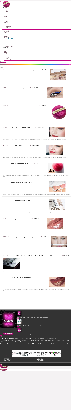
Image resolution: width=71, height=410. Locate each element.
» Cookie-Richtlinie (41, 360)
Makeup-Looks (10, 340)
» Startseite (5, 355)
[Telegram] (0, 1)
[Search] (0, 63)
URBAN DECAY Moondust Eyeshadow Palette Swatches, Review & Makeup (35, 255)
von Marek (8, 41)
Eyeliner (4, 87)
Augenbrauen (6, 236)
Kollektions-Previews (40, 340)
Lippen (7, 12)
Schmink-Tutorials (9, 20)
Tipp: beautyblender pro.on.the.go (19, 163)
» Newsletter (40, 358)
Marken (5, 52)
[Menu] (0, 62)
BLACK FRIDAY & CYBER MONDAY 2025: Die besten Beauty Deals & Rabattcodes (32, 317)
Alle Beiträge (6, 31)
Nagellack (8, 15)
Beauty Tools (8, 59)
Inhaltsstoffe (6, 36)
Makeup (5, 7)
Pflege (5, 33)
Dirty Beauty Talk (9, 38)
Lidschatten (5, 69)
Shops (5, 51)
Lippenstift (5, 145)
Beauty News (8, 26)
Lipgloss (4, 218)
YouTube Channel (33, 338)
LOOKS (5, 16)
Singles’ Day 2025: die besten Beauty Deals (25, 334)
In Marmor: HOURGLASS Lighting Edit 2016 (20, 182)
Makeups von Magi (9, 17)
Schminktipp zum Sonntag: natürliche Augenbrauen (24, 237)
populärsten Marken (60, 343)
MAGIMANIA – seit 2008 (8, 43)
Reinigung (6, 32)
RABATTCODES (3, 62)
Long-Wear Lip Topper (18, 219)
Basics (7, 21)
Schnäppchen (8, 56)
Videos (5, 42)
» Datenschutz (40, 359)
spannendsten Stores (51, 343)
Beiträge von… (7, 37)
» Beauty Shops (6, 361)
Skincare (6, 30)
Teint (7, 10)
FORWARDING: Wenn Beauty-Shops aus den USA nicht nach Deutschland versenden (33, 325)
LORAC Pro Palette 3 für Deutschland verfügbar (23, 70)
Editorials (8, 27)
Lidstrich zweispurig (18, 88)
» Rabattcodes (6, 358)
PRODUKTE (6, 9)
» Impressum (40, 361)
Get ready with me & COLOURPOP (21, 127)
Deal (4, 163)
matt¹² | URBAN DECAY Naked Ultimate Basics (23, 106)
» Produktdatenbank (7, 359)
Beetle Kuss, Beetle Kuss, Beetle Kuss (21, 277)
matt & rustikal (18, 145)
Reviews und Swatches (17, 340)
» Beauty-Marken (6, 360)
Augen (7, 11)
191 (2, 306)
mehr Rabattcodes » (8, 333)
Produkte (6, 53)
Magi (40, 69)
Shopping (6, 47)
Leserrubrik (8, 28)
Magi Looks (5, 127)
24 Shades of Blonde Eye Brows (22, 200)
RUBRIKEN (6, 22)
